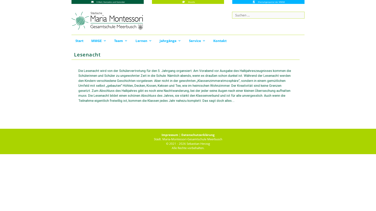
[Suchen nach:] (268, 15)
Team (118, 40)
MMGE (96, 40)
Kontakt (220, 40)
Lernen (141, 40)
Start (79, 40)
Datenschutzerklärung (197, 135)
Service (195, 40)
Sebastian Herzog (198, 144)
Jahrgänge (168, 40)
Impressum (170, 135)
